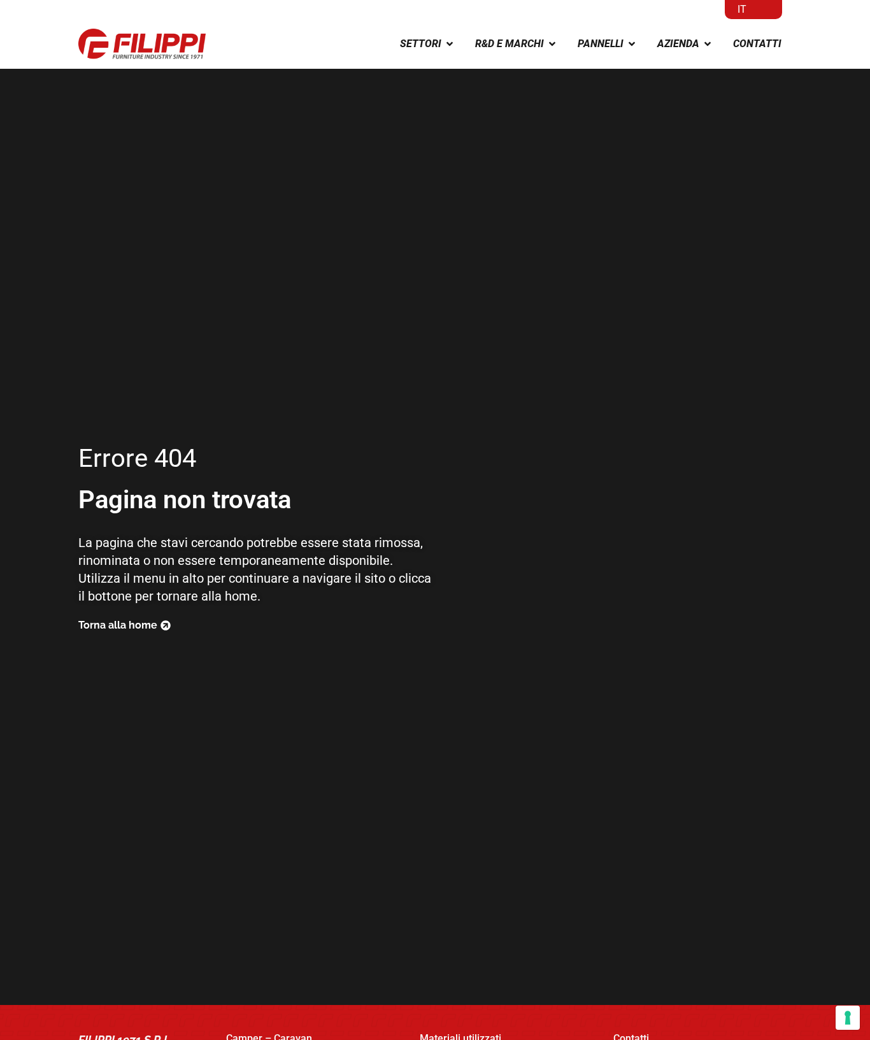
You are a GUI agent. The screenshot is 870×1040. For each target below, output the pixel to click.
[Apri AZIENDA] (707, 44)
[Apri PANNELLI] (632, 44)
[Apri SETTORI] (450, 44)
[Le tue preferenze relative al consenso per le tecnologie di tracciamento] (848, 1018)
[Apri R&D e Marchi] (552, 44)
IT (742, 9)
